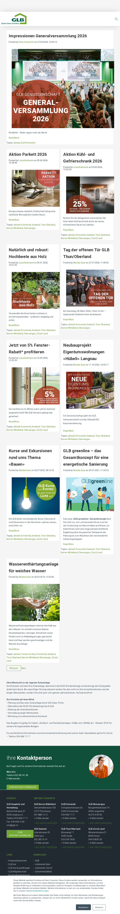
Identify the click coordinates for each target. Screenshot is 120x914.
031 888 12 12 (41, 815)
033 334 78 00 (68, 839)
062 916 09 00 (95, 815)
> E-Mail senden (41, 818)
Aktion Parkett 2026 (28, 154)
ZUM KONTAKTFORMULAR (22, 787)
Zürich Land (96, 238)
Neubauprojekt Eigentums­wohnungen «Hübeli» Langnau (83, 352)
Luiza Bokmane (26, 160)
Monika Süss (79, 262)
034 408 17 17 (21, 818)
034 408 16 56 (17, 822)
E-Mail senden (13, 778)
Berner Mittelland (15, 228)
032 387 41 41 (41, 839)
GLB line (12, 864)
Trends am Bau (28, 654)
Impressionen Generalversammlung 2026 (48, 35)
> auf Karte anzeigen (45, 823)
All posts (14, 668)
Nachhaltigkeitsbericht (19, 875)
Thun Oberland (48, 225)
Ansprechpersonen (17, 860)
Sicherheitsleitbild (43, 871)
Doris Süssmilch (26, 42)
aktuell (17, 143)
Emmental (26, 225)
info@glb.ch (12, 825)
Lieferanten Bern (42, 864)
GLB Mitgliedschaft (17, 871)
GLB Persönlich (28, 143)
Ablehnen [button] (99, 907)
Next (24, 668)
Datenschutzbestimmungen (37, 890)
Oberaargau (30, 228)
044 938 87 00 (95, 839)
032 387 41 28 (21, 775)
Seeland (36, 225)
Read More (14, 138)
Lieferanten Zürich (43, 868)
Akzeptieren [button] (83, 907)
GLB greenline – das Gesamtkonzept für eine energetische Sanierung (85, 457)
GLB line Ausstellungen (19, 868)
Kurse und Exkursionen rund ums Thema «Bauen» (30, 457)
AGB (37, 860)
